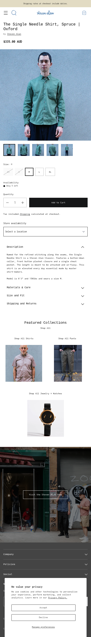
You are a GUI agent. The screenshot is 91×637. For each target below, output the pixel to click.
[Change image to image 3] (38, 150)
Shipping (25, 214)
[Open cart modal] (84, 12)
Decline (43, 617)
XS (8, 172)
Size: (7, 164)
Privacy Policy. (57, 597)
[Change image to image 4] (52, 150)
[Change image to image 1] (9, 150)
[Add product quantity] (22, 202)
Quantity (8, 194)
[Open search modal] (14, 12)
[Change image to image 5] (67, 150)
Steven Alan (14, 34)
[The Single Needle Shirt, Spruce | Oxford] (45, 95)
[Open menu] (5, 12)
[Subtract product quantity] (7, 202)
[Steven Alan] (45, 13)
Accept (43, 607)
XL (50, 172)
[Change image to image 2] (24, 150)
